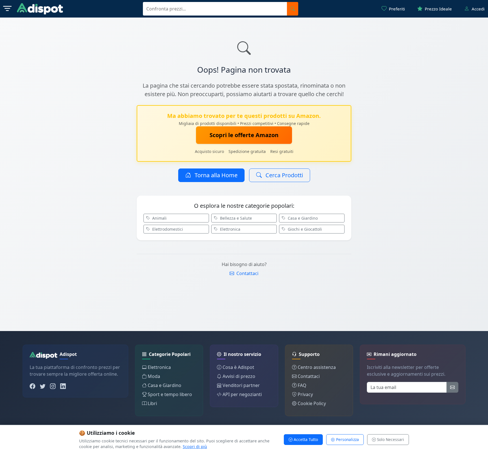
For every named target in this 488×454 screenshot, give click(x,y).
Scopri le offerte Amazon (244, 135)
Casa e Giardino (302, 218)
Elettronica (229, 229)
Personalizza (347, 439)
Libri (152, 403)
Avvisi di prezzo (239, 376)
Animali (159, 218)
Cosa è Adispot (238, 367)
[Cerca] (292, 9)
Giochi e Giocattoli (304, 229)
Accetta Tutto (305, 439)
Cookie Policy (312, 403)
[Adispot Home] (40, 8)
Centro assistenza (317, 367)
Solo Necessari (390, 439)
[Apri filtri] (7, 9)
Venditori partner (241, 385)
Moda (154, 376)
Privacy (305, 394)
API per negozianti (242, 394)
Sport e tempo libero (170, 394)
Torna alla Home (215, 175)
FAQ (302, 385)
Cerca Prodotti (283, 175)
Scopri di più (195, 446)
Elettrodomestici (167, 229)
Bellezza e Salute (235, 218)
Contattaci (246, 273)
